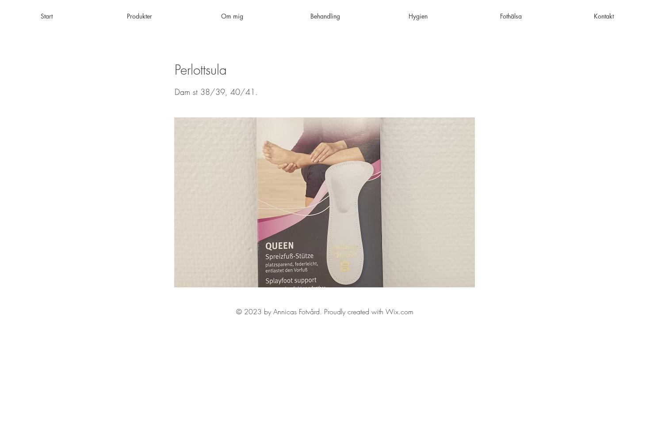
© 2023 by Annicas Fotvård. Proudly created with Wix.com (324, 311)
